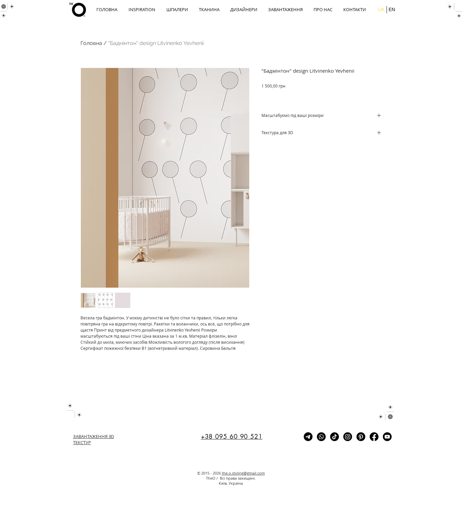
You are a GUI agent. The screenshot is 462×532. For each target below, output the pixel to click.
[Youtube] (387, 436)
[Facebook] (374, 436)
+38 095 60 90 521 (231, 436)
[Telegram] (308, 436)
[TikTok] (334, 436)
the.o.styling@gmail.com (243, 473)
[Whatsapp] (321, 436)
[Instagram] (347, 436)
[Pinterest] (360, 436)
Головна (91, 43)
